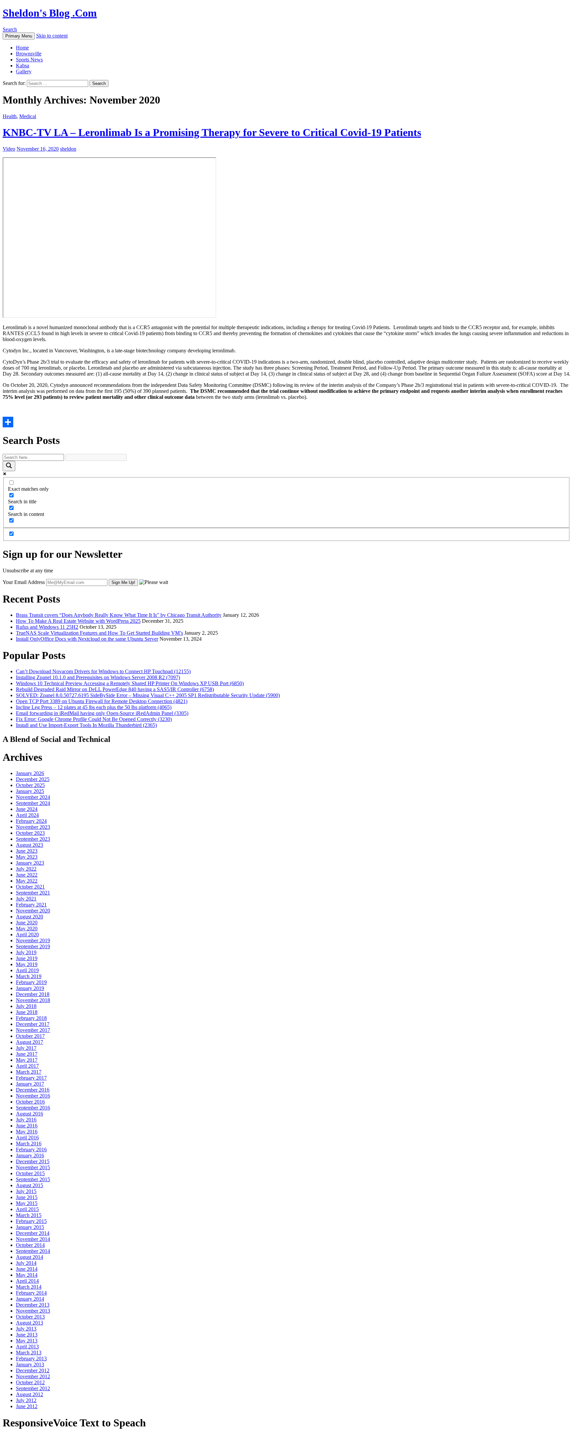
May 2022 (26, 881)
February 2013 (31, 1358)
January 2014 (30, 1299)
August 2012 (29, 1394)
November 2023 (33, 827)
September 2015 (33, 1179)
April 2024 (27, 815)
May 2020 (26, 928)
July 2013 (26, 1328)
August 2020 (29, 916)
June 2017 (26, 1054)
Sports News (29, 59)
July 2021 (26, 898)
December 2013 (32, 1305)
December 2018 (32, 994)
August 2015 (29, 1185)
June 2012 (26, 1406)
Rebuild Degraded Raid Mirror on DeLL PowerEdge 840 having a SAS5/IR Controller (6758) (115, 689)
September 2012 (33, 1388)
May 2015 (26, 1203)
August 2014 (29, 1257)
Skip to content (52, 35)
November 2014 (33, 1239)
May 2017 (26, 1060)
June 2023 (26, 851)
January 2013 (30, 1364)
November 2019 (33, 940)
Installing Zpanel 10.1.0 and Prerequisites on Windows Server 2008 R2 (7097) (98, 677)
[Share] (286, 422)
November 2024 (33, 797)
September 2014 (33, 1251)
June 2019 (26, 958)
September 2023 (33, 839)
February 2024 (31, 821)
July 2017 (26, 1048)
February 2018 (31, 1018)
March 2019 (28, 976)
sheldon (68, 149)
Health (10, 116)
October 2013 (30, 1317)
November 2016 (33, 1096)
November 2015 (33, 1167)
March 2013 (28, 1352)
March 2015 (28, 1215)
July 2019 (26, 952)
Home (22, 47)
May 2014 (26, 1275)
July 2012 (26, 1400)
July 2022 (26, 869)
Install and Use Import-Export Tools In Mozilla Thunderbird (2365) (86, 725)
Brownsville (28, 53)
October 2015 (30, 1173)
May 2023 (26, 857)
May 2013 (26, 1340)
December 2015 (32, 1161)
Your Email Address (24, 582)
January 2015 (30, 1227)
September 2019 (33, 946)
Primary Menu (18, 36)
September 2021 (33, 893)
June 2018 (26, 1012)
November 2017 (33, 1030)
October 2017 (30, 1036)
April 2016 (27, 1137)
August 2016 (29, 1113)
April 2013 (27, 1346)
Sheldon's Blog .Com (50, 13)
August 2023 (29, 845)
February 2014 (31, 1293)
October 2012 (30, 1382)
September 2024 (33, 803)
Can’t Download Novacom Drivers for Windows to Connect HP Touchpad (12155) (103, 671)
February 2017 (31, 1078)
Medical (27, 116)
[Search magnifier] (9, 466)
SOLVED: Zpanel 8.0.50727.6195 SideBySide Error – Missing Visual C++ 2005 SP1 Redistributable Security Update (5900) (148, 695)
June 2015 (26, 1197)
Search (10, 29)
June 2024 (26, 809)
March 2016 (28, 1143)
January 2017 (30, 1084)
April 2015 (27, 1209)
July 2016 (26, 1119)
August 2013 (29, 1323)
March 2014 (28, 1287)
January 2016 (30, 1155)
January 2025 (30, 791)
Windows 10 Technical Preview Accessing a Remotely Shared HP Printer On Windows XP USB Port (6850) (130, 683)
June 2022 (26, 875)
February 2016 (31, 1149)
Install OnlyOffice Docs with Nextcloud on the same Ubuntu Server (87, 639)
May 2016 (26, 1131)
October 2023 (30, 833)
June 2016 (26, 1125)
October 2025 (30, 785)
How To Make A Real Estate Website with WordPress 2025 (78, 621)
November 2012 (33, 1376)
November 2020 (33, 910)
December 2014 (32, 1233)
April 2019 (27, 970)
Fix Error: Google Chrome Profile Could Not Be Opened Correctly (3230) (94, 719)
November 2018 (33, 1000)
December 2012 (32, 1370)
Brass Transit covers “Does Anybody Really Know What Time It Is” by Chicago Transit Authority (119, 615)
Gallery (24, 71)
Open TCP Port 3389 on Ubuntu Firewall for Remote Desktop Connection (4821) (101, 701)
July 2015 (26, 1191)
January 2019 (30, 988)
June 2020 (26, 922)
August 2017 (29, 1042)
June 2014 (26, 1269)
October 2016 (30, 1102)
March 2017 (28, 1072)
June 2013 (26, 1334)
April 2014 (27, 1281)
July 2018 (26, 1006)
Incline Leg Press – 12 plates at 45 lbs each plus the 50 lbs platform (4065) (93, 707)
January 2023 (30, 863)
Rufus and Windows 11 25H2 (47, 627)
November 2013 (33, 1311)
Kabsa (22, 65)
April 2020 (27, 934)
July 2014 (26, 1263)
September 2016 (33, 1108)
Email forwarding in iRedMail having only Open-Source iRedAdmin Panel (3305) (102, 713)
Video (9, 149)
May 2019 (26, 964)
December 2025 (32, 779)
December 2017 (32, 1024)
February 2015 (31, 1221)
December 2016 (32, 1090)
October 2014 (30, 1245)
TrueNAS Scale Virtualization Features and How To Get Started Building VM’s (99, 633)
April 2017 (27, 1066)
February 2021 (31, 904)
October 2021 (30, 887)
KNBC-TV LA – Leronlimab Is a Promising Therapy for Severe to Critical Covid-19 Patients (212, 132)
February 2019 (31, 982)
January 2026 (30, 773)
